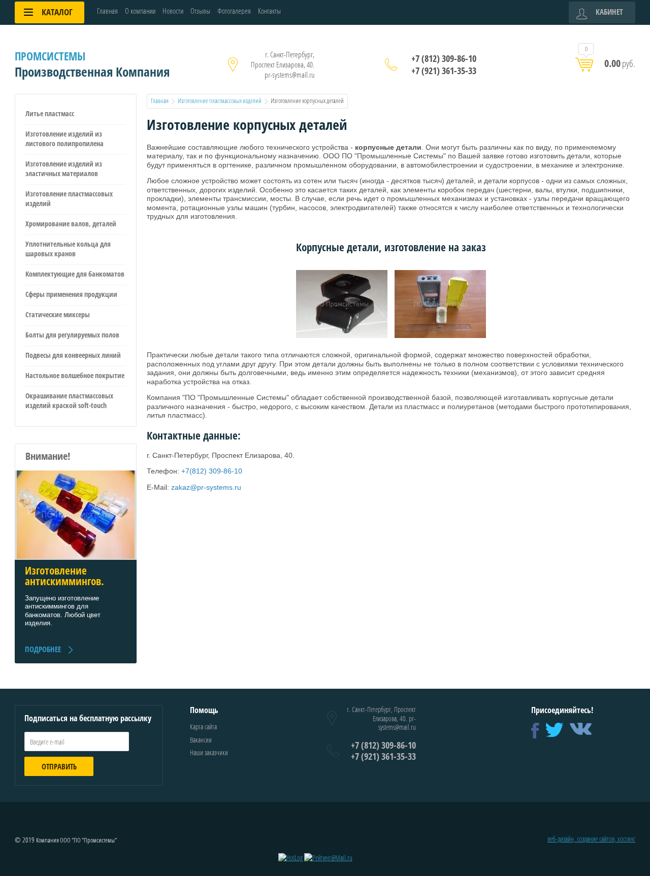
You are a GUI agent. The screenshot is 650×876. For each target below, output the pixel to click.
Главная (107, 11)
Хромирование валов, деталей (70, 223)
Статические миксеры (57, 314)
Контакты (269, 11)
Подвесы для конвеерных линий (73, 355)
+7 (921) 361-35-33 (443, 70)
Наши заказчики (209, 752)
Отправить (59, 766)
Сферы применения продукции (71, 294)
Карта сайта (203, 726)
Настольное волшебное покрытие (74, 375)
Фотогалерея (234, 11)
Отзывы (200, 11)
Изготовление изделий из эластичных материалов (63, 168)
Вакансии (201, 740)
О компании (140, 11)
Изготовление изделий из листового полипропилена (64, 138)
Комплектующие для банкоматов (74, 274)
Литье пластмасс (49, 113)
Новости (172, 11)
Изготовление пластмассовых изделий (69, 198)
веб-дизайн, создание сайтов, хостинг (591, 839)
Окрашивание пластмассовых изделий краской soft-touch (69, 400)
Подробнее (43, 649)
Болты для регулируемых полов (72, 335)
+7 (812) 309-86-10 (443, 58)
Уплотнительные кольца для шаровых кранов (68, 248)
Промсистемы (50, 55)
